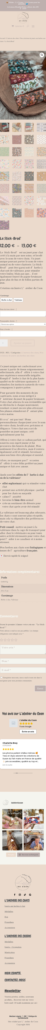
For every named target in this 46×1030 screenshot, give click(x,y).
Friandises (9, 922)
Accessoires (10, 927)
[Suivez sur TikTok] (25, 895)
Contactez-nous (15, 980)
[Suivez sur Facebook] (15, 895)
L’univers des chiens (18, 936)
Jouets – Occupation (13, 947)
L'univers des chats (13, 38)
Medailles (9, 942)
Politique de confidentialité (27, 1017)
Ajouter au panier (23, 343)
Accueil (2, 38)
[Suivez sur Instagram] (20, 895)
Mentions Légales (15, 1016)
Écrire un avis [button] (28, 731)
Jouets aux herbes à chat (15, 906)
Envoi (40, 688)
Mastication (10, 952)
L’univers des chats (17, 900)
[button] (42, 55)
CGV (25, 1016)
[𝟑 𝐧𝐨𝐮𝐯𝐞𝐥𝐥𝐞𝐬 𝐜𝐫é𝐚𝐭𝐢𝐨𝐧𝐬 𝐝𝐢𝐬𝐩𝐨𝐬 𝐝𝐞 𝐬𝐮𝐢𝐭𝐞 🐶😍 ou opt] (12, 840)
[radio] (7, 300)
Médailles (9, 911)
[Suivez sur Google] (30, 895)
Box (6, 917)
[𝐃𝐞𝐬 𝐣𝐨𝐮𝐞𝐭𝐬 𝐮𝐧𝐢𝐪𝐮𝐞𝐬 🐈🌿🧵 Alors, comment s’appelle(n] (34, 819)
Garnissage (4, 295)
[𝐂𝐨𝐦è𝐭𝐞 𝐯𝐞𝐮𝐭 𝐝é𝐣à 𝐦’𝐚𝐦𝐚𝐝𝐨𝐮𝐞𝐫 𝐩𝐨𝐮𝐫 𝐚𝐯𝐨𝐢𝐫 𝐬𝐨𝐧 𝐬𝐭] (34, 840)
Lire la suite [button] (7, 765)
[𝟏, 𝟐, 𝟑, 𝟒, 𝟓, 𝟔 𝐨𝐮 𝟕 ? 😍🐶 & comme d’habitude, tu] (12, 819)
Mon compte (13, 973)
